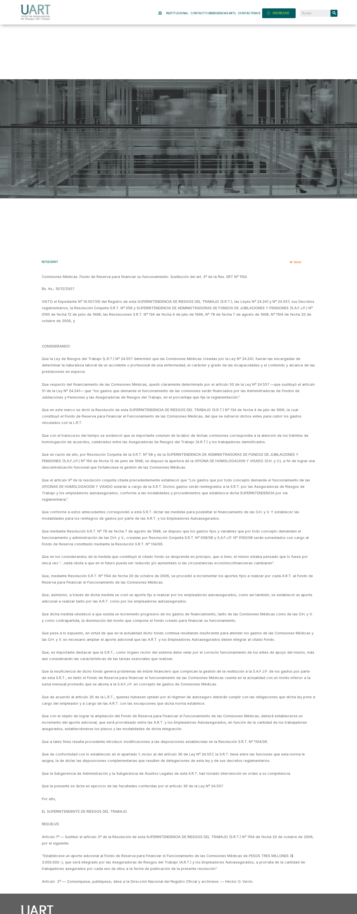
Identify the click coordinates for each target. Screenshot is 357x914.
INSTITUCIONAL (177, 13)
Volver (297, 262)
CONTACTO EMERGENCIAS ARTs (213, 13)
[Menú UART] (162, 13)
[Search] (334, 13)
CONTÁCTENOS (249, 13)
